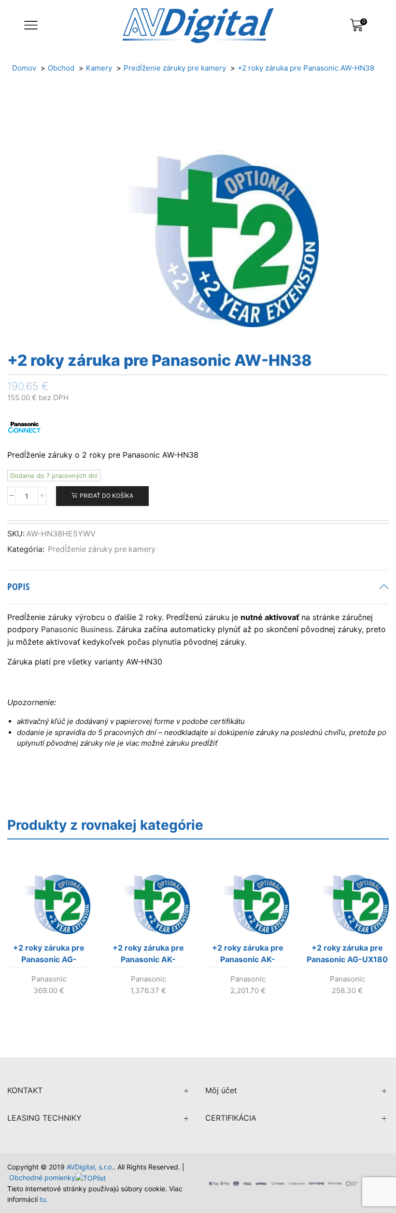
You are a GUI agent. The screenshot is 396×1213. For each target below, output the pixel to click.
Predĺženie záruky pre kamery (102, 549)
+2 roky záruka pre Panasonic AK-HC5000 (247, 955)
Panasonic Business (76, 629)
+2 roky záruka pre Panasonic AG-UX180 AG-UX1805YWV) (347, 955)
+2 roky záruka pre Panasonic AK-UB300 (148, 955)
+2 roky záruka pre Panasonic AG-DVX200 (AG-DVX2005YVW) (49, 955)
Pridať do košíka (106, 495)
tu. (44, 1199)
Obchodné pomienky (42, 1177)
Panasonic (49, 978)
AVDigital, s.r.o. (90, 1167)
